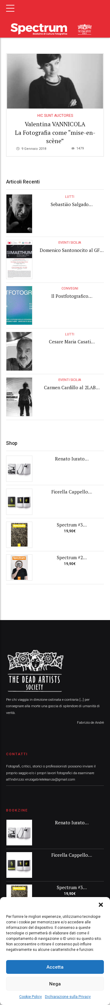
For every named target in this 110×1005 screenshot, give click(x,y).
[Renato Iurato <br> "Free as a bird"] (19, 469)
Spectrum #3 (70, 525)
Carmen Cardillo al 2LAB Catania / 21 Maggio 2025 (69, 390)
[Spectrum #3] (19, 535)
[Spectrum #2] (19, 567)
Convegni (69, 288)
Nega (55, 984)
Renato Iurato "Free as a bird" (70, 462)
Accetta (55, 967)
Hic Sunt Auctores (55, 115)
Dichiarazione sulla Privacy (68, 997)
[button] (101, 905)
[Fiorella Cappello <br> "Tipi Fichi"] (19, 502)
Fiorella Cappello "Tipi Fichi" (69, 495)
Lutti (69, 197)
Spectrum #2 (70, 557)
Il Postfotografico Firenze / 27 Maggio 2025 (70, 299)
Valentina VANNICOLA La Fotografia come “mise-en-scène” (55, 132)
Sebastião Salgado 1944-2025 (70, 207)
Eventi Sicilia (69, 243)
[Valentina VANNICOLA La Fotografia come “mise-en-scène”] (55, 81)
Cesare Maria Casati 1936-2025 (70, 344)
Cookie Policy (30, 997)
